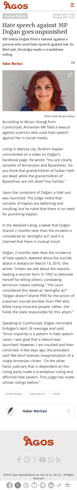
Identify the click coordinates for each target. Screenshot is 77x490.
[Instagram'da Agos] (27, 459)
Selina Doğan (14, 393)
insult (56, 393)
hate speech (37, 393)
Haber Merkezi (35, 411)
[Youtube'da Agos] (42, 459)
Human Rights (15, 16)
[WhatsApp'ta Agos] (50, 459)
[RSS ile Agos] (58, 459)
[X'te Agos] (34, 459)
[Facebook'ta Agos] (19, 459)
